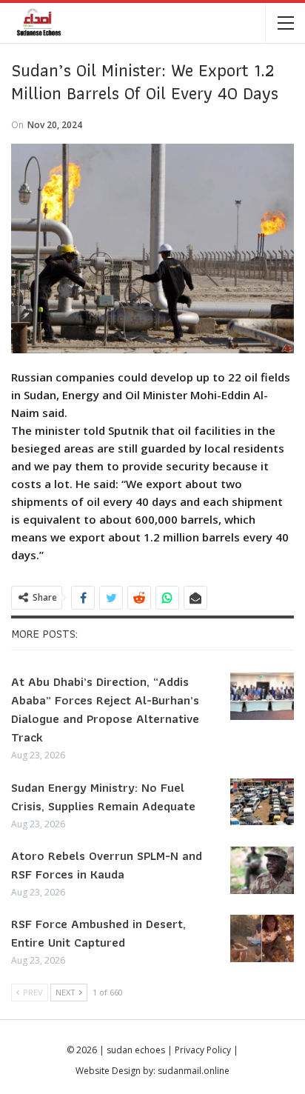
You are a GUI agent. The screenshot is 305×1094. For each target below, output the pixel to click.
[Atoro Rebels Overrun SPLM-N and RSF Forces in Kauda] (262, 870)
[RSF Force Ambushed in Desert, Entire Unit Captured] (262, 938)
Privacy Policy (203, 1050)
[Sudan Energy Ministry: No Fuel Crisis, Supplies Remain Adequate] (262, 802)
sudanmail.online (193, 1070)
